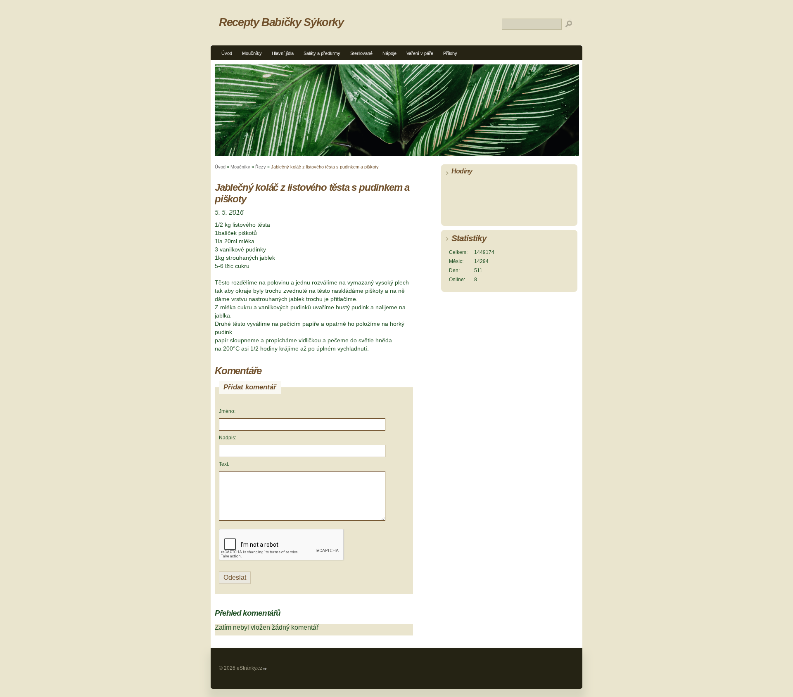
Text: (224, 464)
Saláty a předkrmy (322, 53)
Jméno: (227, 411)
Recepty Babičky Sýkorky (281, 22)
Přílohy (450, 53)
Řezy (260, 166)
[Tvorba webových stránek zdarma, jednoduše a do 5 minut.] (265, 669)
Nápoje (389, 53)
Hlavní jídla (283, 53)
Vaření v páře (419, 53)
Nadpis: (227, 438)
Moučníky (252, 53)
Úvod (226, 53)
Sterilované (361, 53)
